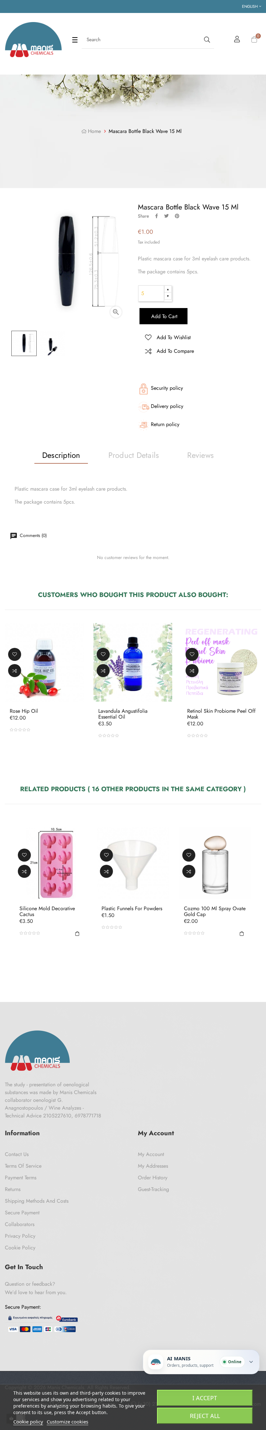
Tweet (166, 216)
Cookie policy (28, 1421)
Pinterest (177, 216)
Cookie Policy (20, 1247)
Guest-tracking (153, 1189)
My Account (151, 1154)
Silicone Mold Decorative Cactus (47, 911)
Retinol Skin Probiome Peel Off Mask (221, 714)
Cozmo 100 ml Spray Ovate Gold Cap (215, 911)
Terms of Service (23, 1166)
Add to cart (163, 316)
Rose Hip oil (24, 711)
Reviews (200, 455)
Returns (12, 1189)
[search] (206, 40)
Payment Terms (20, 1177)
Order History (152, 1177)
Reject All (205, 1416)
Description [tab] (61, 455)
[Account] (237, 40)
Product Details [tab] (133, 455)
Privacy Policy (20, 1236)
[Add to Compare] (14, 670)
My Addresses (153, 1166)
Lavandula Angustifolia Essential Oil (123, 714)
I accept (204, 1398)
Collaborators (19, 1224)
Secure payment (22, 1212)
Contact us (17, 1154)
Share (156, 216)
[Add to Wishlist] (14, 654)
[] (77, 933)
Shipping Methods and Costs (36, 1201)
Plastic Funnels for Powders (132, 909)
